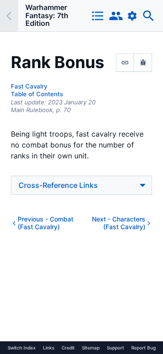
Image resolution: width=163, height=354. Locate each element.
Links (48, 347)
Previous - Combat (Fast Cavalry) (45, 223)
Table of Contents (37, 94)
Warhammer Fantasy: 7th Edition (46, 15)
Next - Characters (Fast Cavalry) (118, 223)
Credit (68, 347)
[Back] (9, 15)
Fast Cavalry (29, 86)
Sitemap (91, 347)
